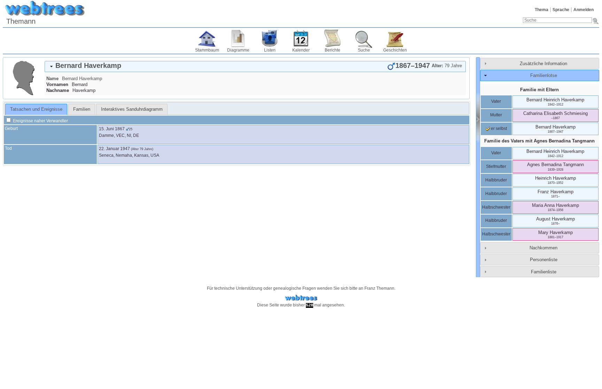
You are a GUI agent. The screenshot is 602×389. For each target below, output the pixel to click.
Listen (270, 50)
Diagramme (238, 50)
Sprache (561, 9)
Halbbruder (496, 180)
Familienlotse (543, 75)
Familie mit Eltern (539, 89)
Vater (496, 101)
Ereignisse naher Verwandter (40, 120)
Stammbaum (207, 50)
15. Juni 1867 (112, 128)
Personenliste (543, 259)
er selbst (498, 128)
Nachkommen (543, 247)
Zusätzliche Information (543, 63)
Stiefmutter (496, 166)
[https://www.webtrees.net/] (301, 298)
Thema (541, 9)
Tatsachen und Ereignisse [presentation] (36, 109)
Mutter (496, 114)
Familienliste (543, 271)
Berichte (332, 50)
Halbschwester (496, 207)
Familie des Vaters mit (539, 140)
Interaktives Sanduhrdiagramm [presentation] (132, 109)
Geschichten (395, 50)
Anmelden (583, 9)
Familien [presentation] (81, 109)
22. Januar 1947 (114, 148)
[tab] (255, 66)
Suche (364, 50)
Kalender (301, 50)
